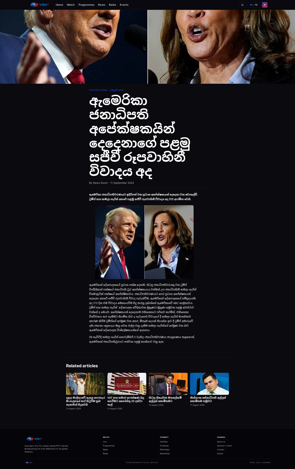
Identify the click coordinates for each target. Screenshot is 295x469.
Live (105, 442)
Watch (71, 4)
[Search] (242, 5)
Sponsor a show (224, 446)
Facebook (164, 446)
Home (59, 4)
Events (124, 4)
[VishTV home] (40, 4)
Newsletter (165, 453)
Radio (112, 4)
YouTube (163, 442)
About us (221, 442)
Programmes (86, 4)
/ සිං (254, 5)
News (101, 4)
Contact (220, 449)
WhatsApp (164, 449)
